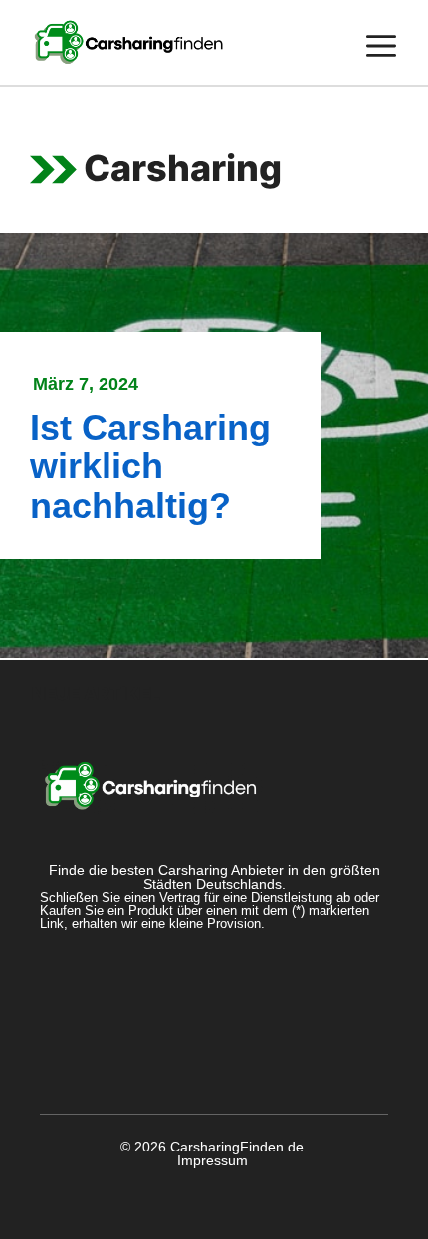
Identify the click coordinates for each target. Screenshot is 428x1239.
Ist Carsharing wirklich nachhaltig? (150, 466)
